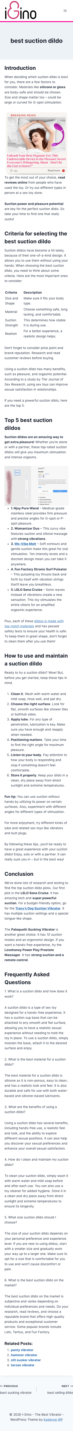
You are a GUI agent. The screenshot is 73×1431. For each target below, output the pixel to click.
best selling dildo (60, 1390)
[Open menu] (65, 10)
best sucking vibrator (16, 1390)
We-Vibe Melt (25, 544)
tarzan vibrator (22, 1365)
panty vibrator (22, 1350)
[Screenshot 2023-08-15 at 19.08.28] (36, 486)
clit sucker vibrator (26, 1360)
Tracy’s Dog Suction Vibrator (37, 908)
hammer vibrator (24, 1355)
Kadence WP (53, 1419)
